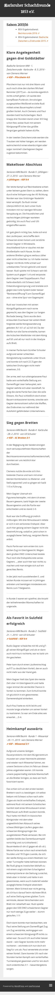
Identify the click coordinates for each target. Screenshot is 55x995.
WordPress (19, 986)
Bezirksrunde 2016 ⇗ (29, 33)
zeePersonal (34, 986)
